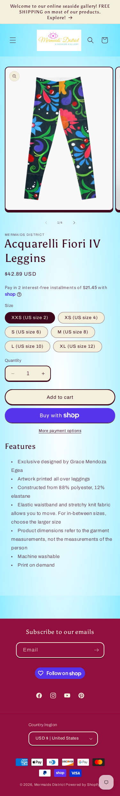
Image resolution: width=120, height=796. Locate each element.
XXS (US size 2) (30, 317)
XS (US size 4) (81, 317)
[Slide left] (46, 223)
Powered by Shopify (83, 784)
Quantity (13, 360)
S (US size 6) (26, 332)
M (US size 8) (73, 332)
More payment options (60, 430)
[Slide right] (74, 223)
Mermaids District (49, 784)
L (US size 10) (28, 346)
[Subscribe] (97, 650)
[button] (13, 40)
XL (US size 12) (77, 346)
